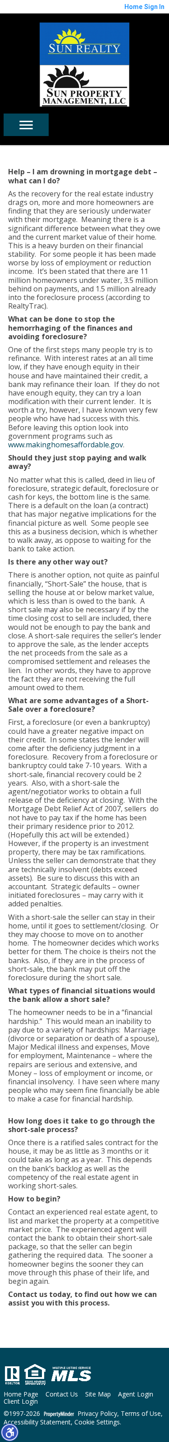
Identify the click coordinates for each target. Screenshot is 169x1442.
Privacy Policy (97, 1414)
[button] (9, 1432)
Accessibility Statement (37, 1422)
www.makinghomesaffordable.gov (65, 445)
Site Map (98, 1394)
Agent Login (135, 1394)
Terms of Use (141, 1414)
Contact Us (62, 1394)
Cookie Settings (97, 1422)
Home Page (21, 1394)
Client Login (21, 1402)
